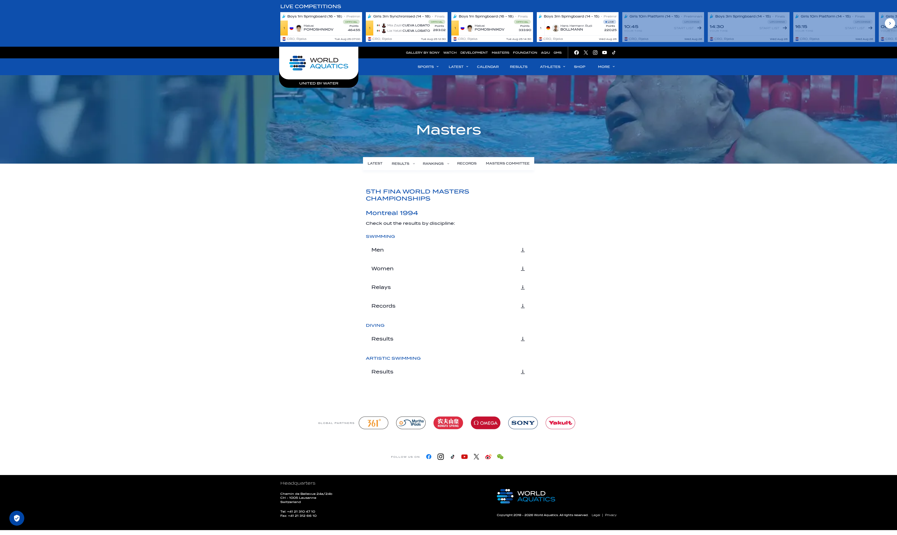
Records (383, 306)
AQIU (545, 52)
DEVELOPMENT (474, 52)
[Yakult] (560, 423)
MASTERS (500, 52)
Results (382, 339)
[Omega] (485, 423)
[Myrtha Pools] (411, 423)
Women (382, 268)
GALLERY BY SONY (423, 52)
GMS (558, 52)
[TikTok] (453, 457)
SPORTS (426, 67)
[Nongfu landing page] (448, 423)
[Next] (890, 23)
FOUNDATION (525, 52)
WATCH (450, 52)
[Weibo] (488, 457)
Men (377, 250)
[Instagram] (441, 457)
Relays (381, 287)
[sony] (523, 423)
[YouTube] (464, 457)
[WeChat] (500, 457)
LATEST (456, 67)
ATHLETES (550, 67)
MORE (604, 67)
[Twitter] (476, 457)
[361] (373, 423)
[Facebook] (429, 457)
